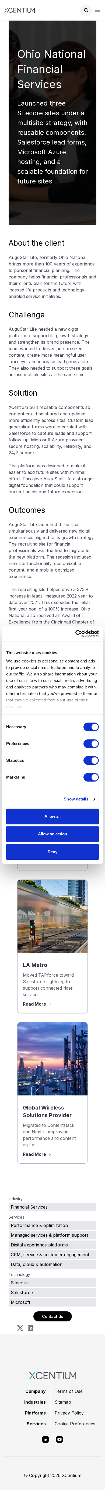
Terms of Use (69, 1391)
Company (35, 1391)
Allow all (52, 816)
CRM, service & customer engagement (50, 1254)
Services (36, 1423)
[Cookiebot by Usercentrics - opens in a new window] (75, 633)
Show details (76, 799)
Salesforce (22, 1292)
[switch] (91, 743)
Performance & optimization (39, 1225)
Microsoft (20, 1302)
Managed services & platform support (49, 1235)
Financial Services (29, 1207)
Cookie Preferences (75, 1423)
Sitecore (19, 1282)
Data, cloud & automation (36, 1264)
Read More (34, 1004)
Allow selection (52, 834)
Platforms (35, 1413)
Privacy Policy (69, 1413)
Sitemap (63, 1402)
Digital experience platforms (39, 1245)
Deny (52, 851)
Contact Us (52, 1316)
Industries (35, 1402)
